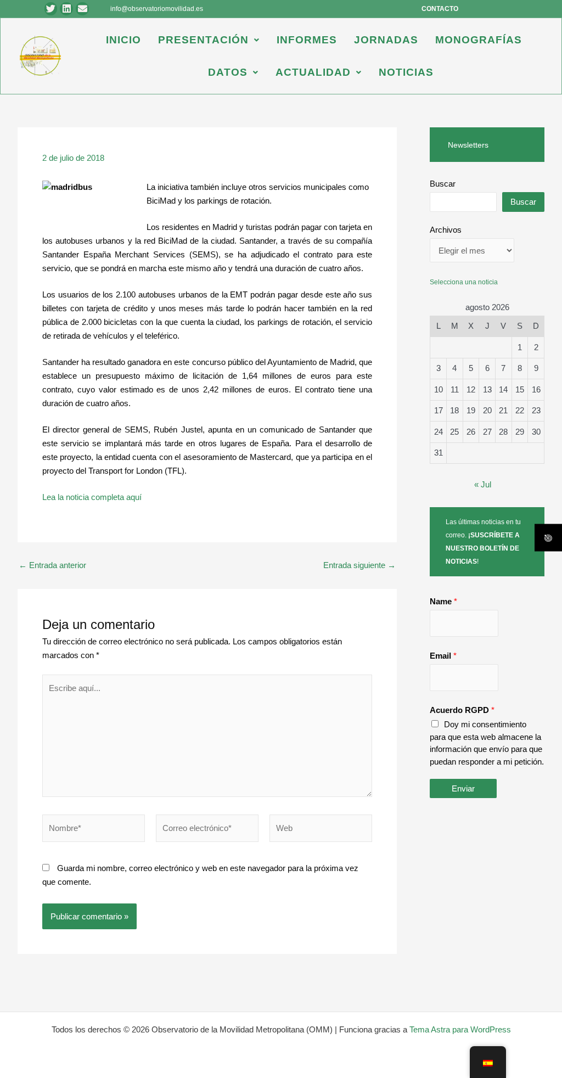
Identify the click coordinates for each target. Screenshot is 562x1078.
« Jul (482, 484)
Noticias (406, 72)
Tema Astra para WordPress (460, 1029)
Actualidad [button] (313, 72)
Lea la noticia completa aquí (92, 497)
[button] (208, 40)
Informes (307, 40)
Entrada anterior (52, 565)
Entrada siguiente (359, 565)
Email (443, 655)
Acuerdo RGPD (462, 710)
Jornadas (386, 40)
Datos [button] (228, 72)
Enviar (463, 788)
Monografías (478, 40)
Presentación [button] (203, 40)
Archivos (446, 229)
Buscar (443, 183)
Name (443, 601)
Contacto (440, 9)
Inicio (123, 40)
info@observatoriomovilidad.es (156, 9)
